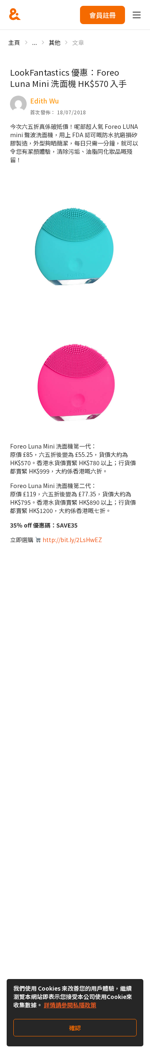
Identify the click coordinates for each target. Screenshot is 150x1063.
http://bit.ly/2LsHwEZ (72, 539)
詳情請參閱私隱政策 (70, 1005)
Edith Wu (44, 101)
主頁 (14, 42)
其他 (55, 42)
